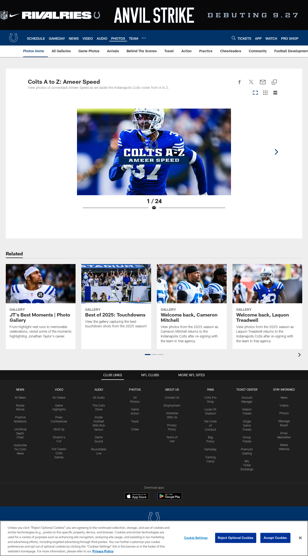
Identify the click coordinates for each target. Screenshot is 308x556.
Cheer (135, 429)
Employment (172, 405)
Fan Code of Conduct (210, 425)
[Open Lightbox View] (154, 162)
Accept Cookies (275, 538)
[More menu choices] (144, 38)
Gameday (210, 449)
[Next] (276, 152)
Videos (284, 405)
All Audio (99, 397)
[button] (147, 354)
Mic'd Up (59, 429)
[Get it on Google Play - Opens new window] (169, 498)
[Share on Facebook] (240, 84)
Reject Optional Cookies (236, 538)
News (20, 389)
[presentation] (300, 355)
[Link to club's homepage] (13, 38)
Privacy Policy (103, 551)
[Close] (300, 538)
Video (59, 389)
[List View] (275, 93)
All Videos (58, 397)
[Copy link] (274, 82)
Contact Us (172, 397)
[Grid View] (265, 93)
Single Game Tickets (246, 425)
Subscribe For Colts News (20, 449)
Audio (99, 389)
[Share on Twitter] (251, 84)
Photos (135, 389)
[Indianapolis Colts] (154, 518)
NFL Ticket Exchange (247, 465)
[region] (154, 538)
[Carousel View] (255, 93)
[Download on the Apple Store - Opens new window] (136, 497)
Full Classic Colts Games (59, 453)
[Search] (234, 38)
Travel (135, 421)
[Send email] (263, 84)
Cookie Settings (196, 538)
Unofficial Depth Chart (20, 433)
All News (20, 397)
